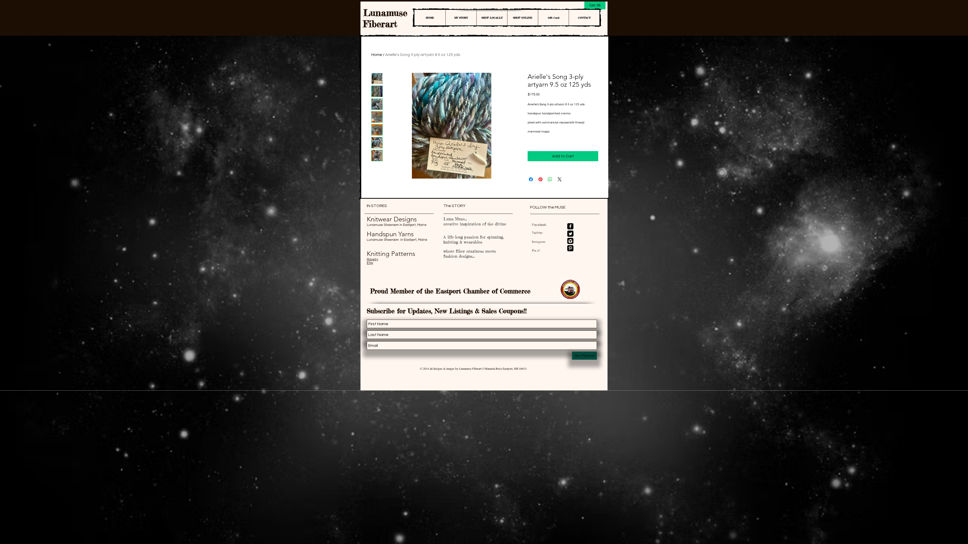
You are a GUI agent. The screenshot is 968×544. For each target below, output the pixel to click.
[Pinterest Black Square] (570, 248)
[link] (594, 5)
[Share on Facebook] (531, 179)
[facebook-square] (570, 226)
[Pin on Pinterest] (540, 179)
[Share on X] (560, 179)
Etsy (370, 263)
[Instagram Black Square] (570, 241)
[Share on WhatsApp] (550, 179)
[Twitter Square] (570, 233)
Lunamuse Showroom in (385, 225)
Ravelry (372, 259)
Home (376, 55)
